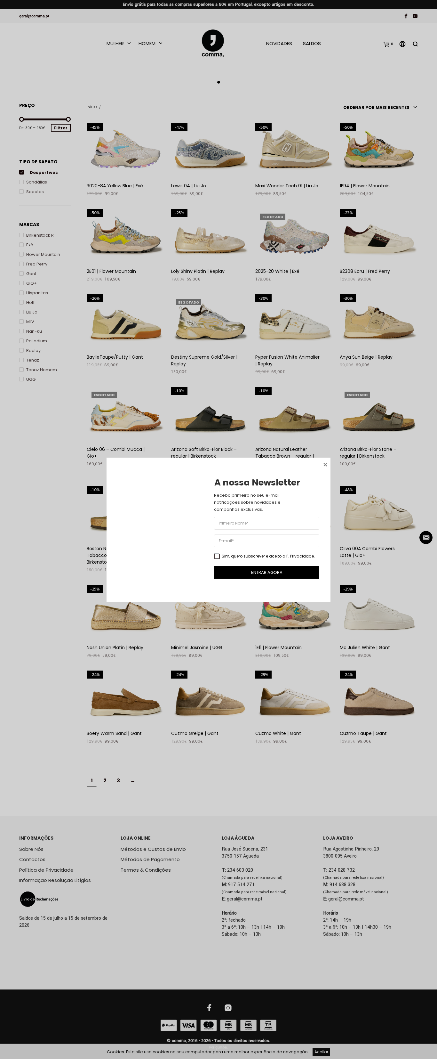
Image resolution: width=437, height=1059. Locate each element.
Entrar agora (266, 572)
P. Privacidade (300, 555)
